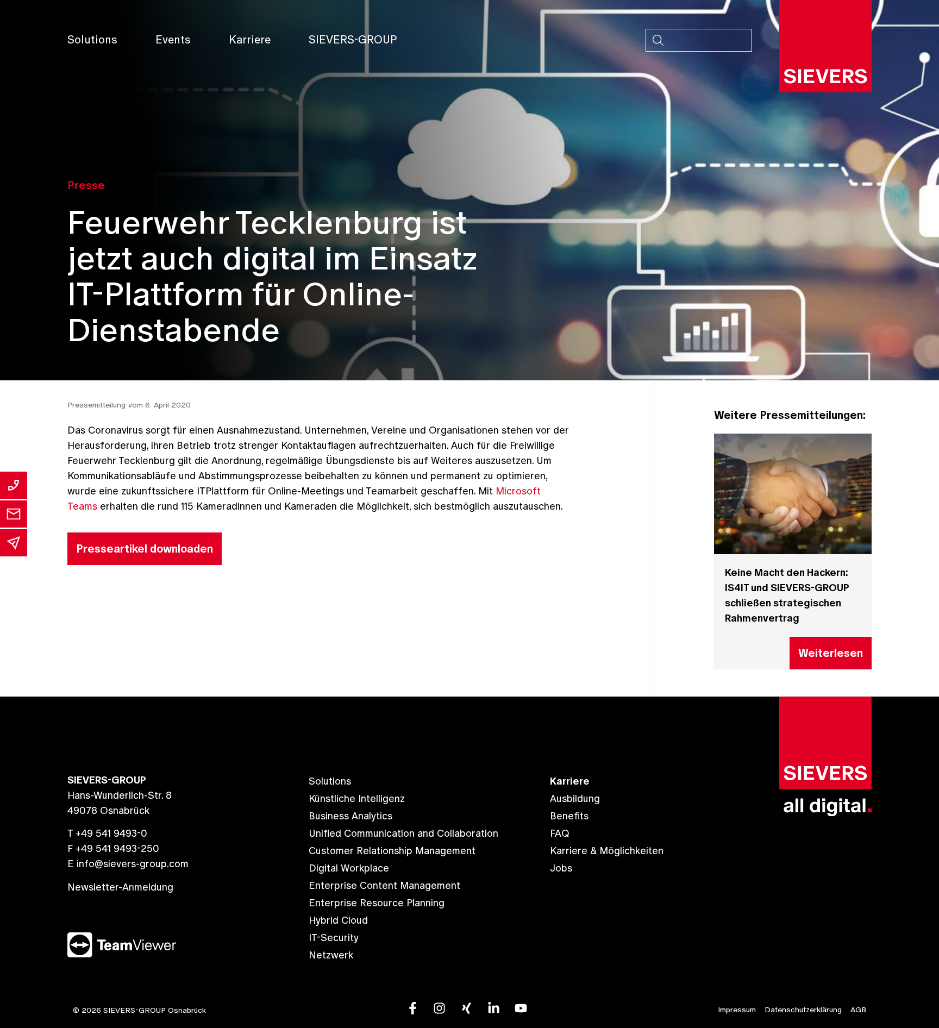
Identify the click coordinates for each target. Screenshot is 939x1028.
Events (173, 40)
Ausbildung (575, 798)
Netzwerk (331, 955)
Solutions (92, 40)
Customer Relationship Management (392, 850)
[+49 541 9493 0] (13, 485)
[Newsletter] (13, 542)
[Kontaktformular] (13, 514)
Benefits (569, 815)
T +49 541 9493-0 (107, 833)
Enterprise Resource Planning (377, 902)
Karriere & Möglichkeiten (606, 850)
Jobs (561, 868)
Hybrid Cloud (338, 920)
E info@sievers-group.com (128, 863)
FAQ (559, 833)
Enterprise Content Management (384, 885)
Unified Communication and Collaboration (403, 833)
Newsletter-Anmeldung (120, 887)
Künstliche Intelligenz (357, 798)
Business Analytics (350, 815)
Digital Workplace (349, 868)
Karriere (250, 40)
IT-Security (334, 937)
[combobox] (699, 40)
